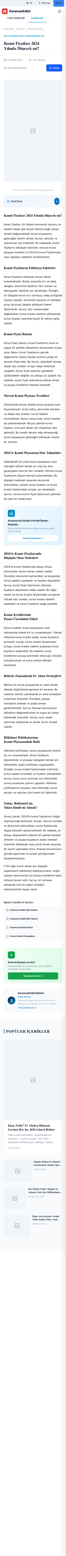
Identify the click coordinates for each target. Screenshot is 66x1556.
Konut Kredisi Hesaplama (22, 936)
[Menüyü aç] (60, 11)
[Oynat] (56, 201)
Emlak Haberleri (35, 28)
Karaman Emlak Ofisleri (21, 927)
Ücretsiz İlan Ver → (33, 976)
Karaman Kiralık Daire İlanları (24, 918)
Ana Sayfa (9, 28)
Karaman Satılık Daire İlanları (24, 910)
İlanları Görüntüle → (33, 538)
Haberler (20, 28)
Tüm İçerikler (16, 18)
